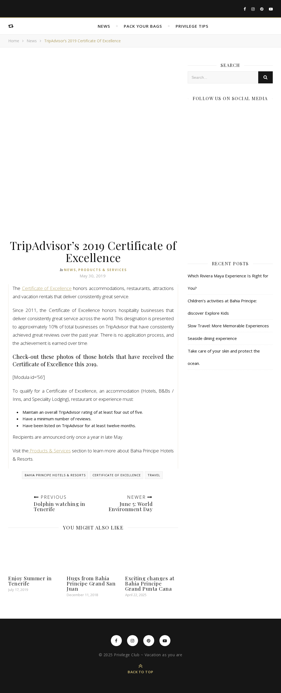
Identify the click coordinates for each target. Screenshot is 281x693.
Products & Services (102, 269)
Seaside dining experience (212, 338)
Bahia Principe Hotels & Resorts (55, 475)
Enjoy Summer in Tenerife (30, 580)
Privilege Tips (192, 26)
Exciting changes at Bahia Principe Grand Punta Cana (150, 583)
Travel (154, 475)
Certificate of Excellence (47, 288)
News (104, 26)
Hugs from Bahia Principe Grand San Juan (91, 583)
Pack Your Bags (143, 26)
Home (13, 40)
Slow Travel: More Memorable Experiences (228, 325)
